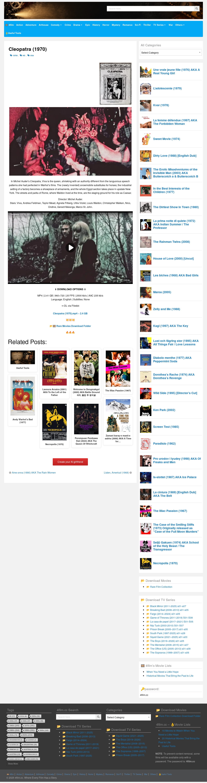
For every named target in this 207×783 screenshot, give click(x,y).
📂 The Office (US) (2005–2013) (129, 747)
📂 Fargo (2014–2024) (75, 740)
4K (12, 716)
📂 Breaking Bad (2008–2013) (79, 736)
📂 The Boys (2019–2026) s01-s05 (165, 641)
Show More (13, 764)
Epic (87, 24)
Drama (76, 24)
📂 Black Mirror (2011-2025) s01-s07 (166, 606)
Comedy (55, 24)
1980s (14, 730)
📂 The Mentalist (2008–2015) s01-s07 (167, 645)
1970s (15, 55)
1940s (26, 721)
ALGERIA (13, 744)
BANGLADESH (15, 759)
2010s (13, 735)
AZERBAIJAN (31, 754)
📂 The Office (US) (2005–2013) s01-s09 (168, 648)
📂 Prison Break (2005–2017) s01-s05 (167, 629)
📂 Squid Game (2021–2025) (128, 735)
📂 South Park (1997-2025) (77, 755)
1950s (39, 721)
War (171, 24)
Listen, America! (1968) (116, 472)
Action (19, 24)
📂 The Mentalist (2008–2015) (128, 743)
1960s (14, 726)
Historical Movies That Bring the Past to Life (170, 675)
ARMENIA (13, 749)
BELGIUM (32, 759)
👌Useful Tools (13, 32)
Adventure (30, 24)
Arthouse (43, 24)
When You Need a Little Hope (163, 671)
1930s (13, 721)
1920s (36, 716)
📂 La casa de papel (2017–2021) (81, 748)
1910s (23, 716)
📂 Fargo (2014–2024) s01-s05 (163, 614)
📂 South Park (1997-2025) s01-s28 (166, 633)
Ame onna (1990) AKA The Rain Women (34, 472)
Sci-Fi (138, 24)
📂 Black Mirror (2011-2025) (78, 732)
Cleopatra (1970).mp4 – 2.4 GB (70, 313)
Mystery (116, 24)
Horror (105, 24)
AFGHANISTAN (15, 740)
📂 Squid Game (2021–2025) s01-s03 (167, 637)
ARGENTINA (30, 744)
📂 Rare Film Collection (159, 586)
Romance (127, 24)
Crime (68, 24)
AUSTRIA (14, 754)
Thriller (147, 24)
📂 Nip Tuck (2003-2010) (76, 752)
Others (178, 24)
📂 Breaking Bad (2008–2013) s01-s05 (168, 610)
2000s (44, 730)
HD (24, 55)
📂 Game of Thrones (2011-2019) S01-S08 (170, 617)
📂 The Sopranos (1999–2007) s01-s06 (168, 652)
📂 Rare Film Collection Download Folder (177, 716)
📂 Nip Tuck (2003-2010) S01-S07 (165, 625)
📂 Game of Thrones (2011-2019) (81, 744)
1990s (29, 730)
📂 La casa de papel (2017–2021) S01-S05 (170, 621)
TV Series (158, 24)
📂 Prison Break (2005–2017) (128, 755)
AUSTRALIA (30, 749)
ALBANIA (31, 740)
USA (32, 55)
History (96, 24)
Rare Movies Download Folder (73, 326)
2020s (27, 735)
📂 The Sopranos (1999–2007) (129, 751)
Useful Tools (168, 746)
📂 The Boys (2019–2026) (126, 739)
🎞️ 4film (9, 24)
